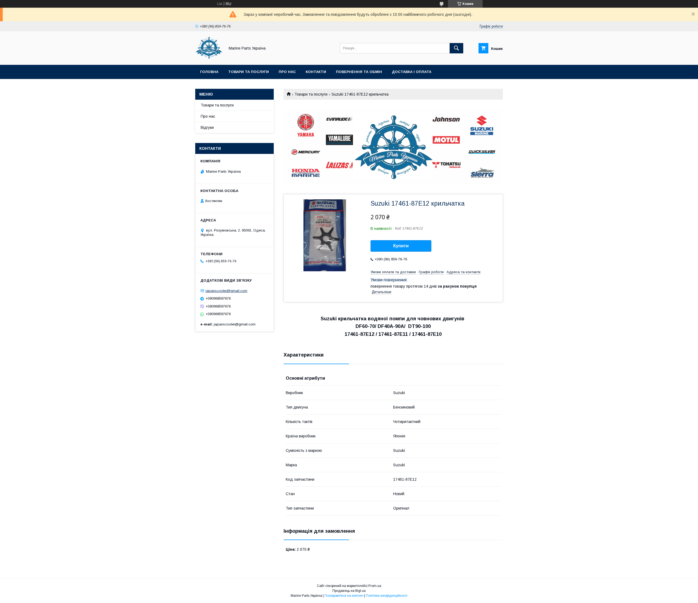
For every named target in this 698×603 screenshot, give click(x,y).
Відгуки (207, 127)
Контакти (316, 72)
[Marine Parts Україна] (208, 58)
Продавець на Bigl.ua (349, 591)
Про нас (287, 72)
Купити (401, 245)
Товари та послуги (248, 72)
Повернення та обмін (359, 72)
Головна (209, 72)
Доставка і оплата (411, 72)
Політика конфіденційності (386, 596)
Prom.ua (374, 586)
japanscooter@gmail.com (226, 291)
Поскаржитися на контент (343, 596)
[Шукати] (456, 48)
